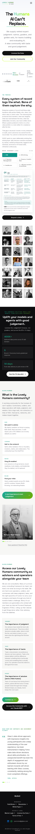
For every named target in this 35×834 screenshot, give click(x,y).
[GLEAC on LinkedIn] (8, 821)
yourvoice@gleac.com (21, 821)
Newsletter (22, 804)
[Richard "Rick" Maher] (3, 541)
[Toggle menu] (31, 3)
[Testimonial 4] (9, 782)
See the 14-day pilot (16, 374)
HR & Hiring (23, 155)
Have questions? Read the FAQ (17, 545)
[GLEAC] (17, 796)
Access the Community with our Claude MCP (16, 707)
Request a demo (16, 217)
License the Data (17, 53)
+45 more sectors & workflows (25, 165)
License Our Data (23, 813)
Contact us (9, 700)
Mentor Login (9, 813)
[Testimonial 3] (7, 782)
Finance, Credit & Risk (25, 160)
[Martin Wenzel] (5, 541)
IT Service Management (7, 160)
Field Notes (11, 804)
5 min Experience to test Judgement (14, 495)
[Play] (15, 231)
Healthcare (7, 165)
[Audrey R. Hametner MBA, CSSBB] (10, 541)
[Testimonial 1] (3, 782)
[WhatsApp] (11, 821)
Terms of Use (16, 815)
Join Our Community (17, 59)
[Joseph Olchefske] (9, 541)
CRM (5, 155)
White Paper (17, 807)
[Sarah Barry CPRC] (7, 541)
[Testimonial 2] (5, 782)
